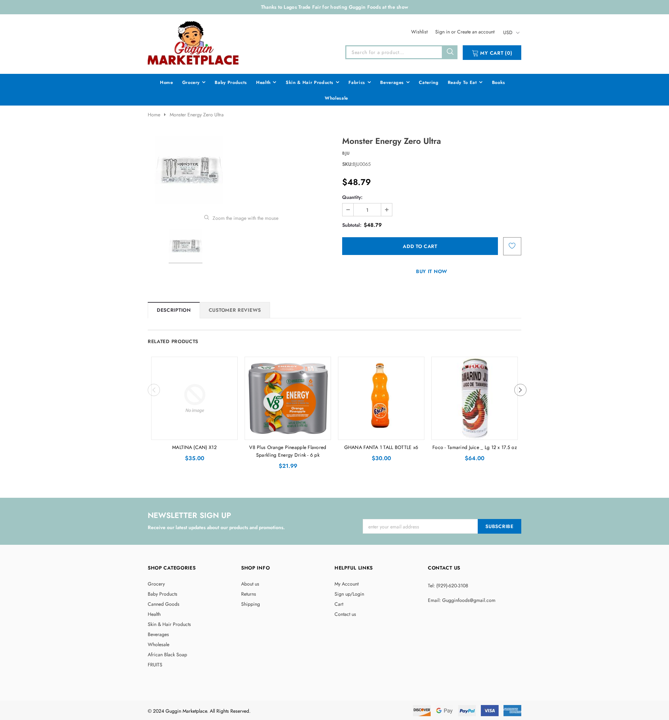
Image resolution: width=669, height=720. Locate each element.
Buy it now (431, 271)
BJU (346, 153)
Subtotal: (351, 225)
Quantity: (352, 197)
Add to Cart (194, 432)
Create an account (475, 31)
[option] (241, 170)
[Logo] (194, 42)
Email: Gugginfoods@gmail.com (461, 600)
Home (154, 114)
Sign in (443, 31)
